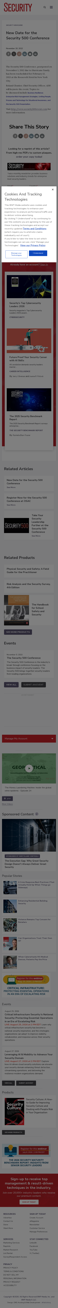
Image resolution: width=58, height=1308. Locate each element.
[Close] (53, 189)
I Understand (38, 253)
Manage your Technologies (16, 254)
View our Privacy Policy (32, 245)
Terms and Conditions (34, 228)
